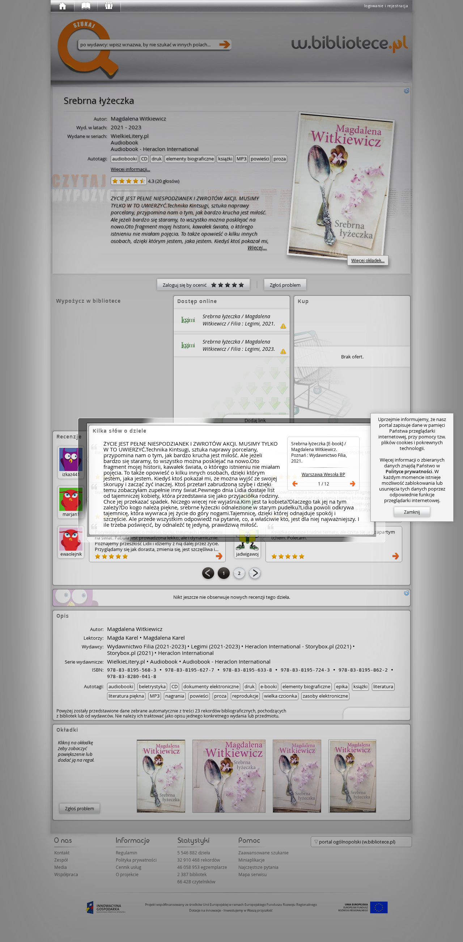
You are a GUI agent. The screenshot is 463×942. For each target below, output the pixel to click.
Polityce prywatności (409, 471)
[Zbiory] (85, 6)
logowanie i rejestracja (386, 6)
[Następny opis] (353, 484)
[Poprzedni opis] (295, 484)
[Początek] (62, 6)
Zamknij (412, 512)
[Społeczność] (108, 6)
